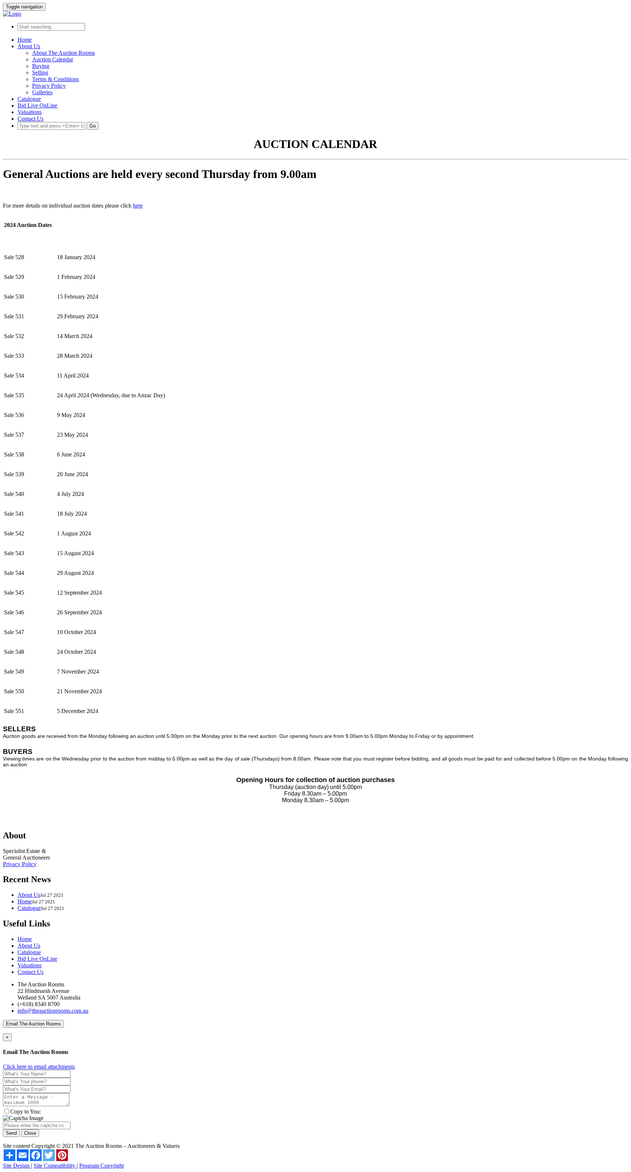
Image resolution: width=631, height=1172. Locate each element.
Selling (40, 72)
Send (11, 1133)
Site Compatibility (55, 1165)
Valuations (30, 112)
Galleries (42, 92)
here (138, 205)
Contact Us (30, 118)
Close (30, 1133)
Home (25, 40)
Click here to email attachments (39, 1066)
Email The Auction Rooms (33, 1024)
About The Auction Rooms (63, 53)
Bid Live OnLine (37, 105)
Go (92, 126)
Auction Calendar (52, 59)
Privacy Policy (49, 86)
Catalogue (29, 99)
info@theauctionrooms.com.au (53, 1011)
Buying (40, 66)
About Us (29, 46)
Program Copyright (101, 1165)
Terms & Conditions (55, 79)
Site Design (17, 1165)
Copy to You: (25, 1111)
